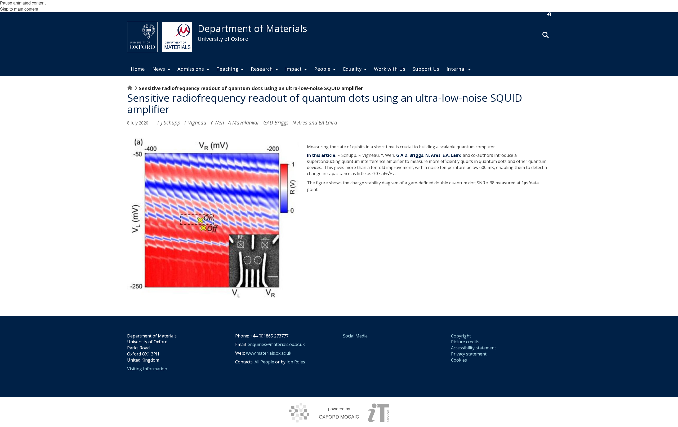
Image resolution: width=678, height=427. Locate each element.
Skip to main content (19, 9)
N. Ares (432, 155)
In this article (321, 155)
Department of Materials (252, 28)
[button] (545, 34)
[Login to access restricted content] (549, 14)
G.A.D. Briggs (409, 155)
